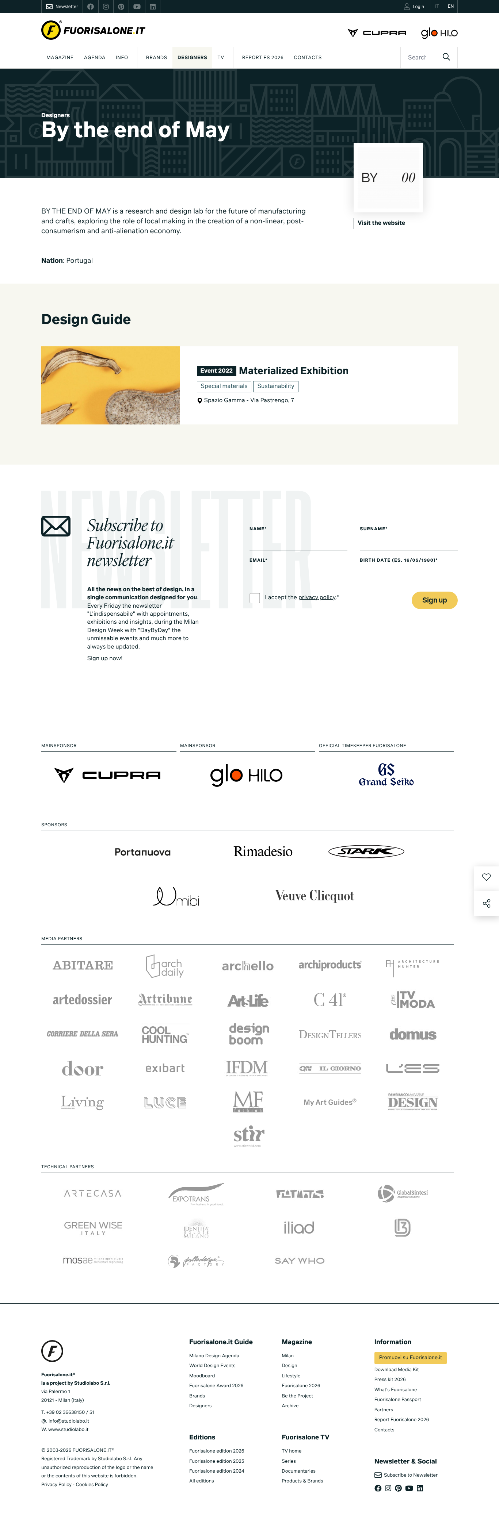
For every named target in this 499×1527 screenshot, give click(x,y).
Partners (383, 1410)
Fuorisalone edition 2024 (216, 1471)
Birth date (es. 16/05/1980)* (399, 560)
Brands (156, 57)
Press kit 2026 (390, 1379)
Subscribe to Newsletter (410, 1475)
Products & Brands (302, 1481)
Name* (258, 529)
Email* (258, 560)
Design (289, 1365)
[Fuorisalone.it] (93, 30)
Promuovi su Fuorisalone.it (410, 1358)
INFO (122, 57)
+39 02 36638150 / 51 (70, 1412)
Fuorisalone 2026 (301, 1386)
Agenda (95, 57)
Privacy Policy (56, 1484)
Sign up (434, 600)
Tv (220, 57)
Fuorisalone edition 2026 (216, 1451)
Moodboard (202, 1376)
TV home (291, 1451)
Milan (288, 1356)
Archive (290, 1406)
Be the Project (297, 1396)
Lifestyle (291, 1376)
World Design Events (212, 1365)
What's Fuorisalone (395, 1390)
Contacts (308, 57)
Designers (192, 57)
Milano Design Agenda (214, 1356)
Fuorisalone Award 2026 (216, 1386)
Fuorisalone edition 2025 (216, 1461)
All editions (201, 1481)
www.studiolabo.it (68, 1429)
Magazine (60, 57)
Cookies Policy (92, 1484)
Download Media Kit (396, 1370)
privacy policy (316, 597)
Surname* (374, 529)
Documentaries (299, 1471)
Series (289, 1461)
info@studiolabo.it (69, 1421)
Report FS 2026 (263, 57)
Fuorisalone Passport (397, 1399)
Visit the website (381, 223)
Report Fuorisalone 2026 (401, 1420)
